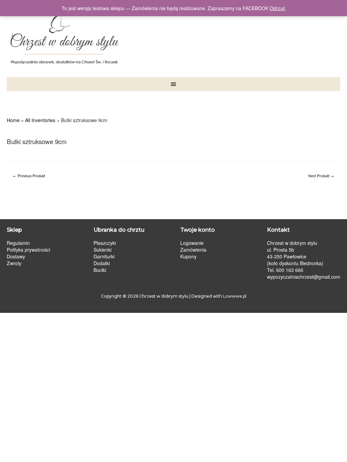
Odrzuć (277, 8)
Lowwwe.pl (234, 296)
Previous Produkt (29, 175)
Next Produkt (321, 175)
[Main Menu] (173, 84)
